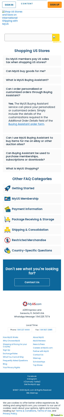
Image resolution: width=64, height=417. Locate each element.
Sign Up (6, 350)
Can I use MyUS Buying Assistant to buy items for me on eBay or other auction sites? (29, 141)
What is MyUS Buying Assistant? (27, 80)
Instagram (32, 379)
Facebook (32, 376)
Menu (59, 10)
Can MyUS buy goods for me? (26, 71)
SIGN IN (9, 5)
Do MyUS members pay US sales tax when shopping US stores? (27, 60)
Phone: (20, 329)
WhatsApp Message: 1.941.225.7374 (32, 316)
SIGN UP (54, 4)
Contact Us (32, 282)
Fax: (44, 329)
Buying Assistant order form (26, 124)
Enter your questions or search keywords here (32, 31)
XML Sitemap (32, 393)
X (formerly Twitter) (32, 381)
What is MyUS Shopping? (22, 168)
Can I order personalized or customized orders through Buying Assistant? (29, 92)
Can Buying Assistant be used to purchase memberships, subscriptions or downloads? (28, 156)
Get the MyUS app (32, 384)
